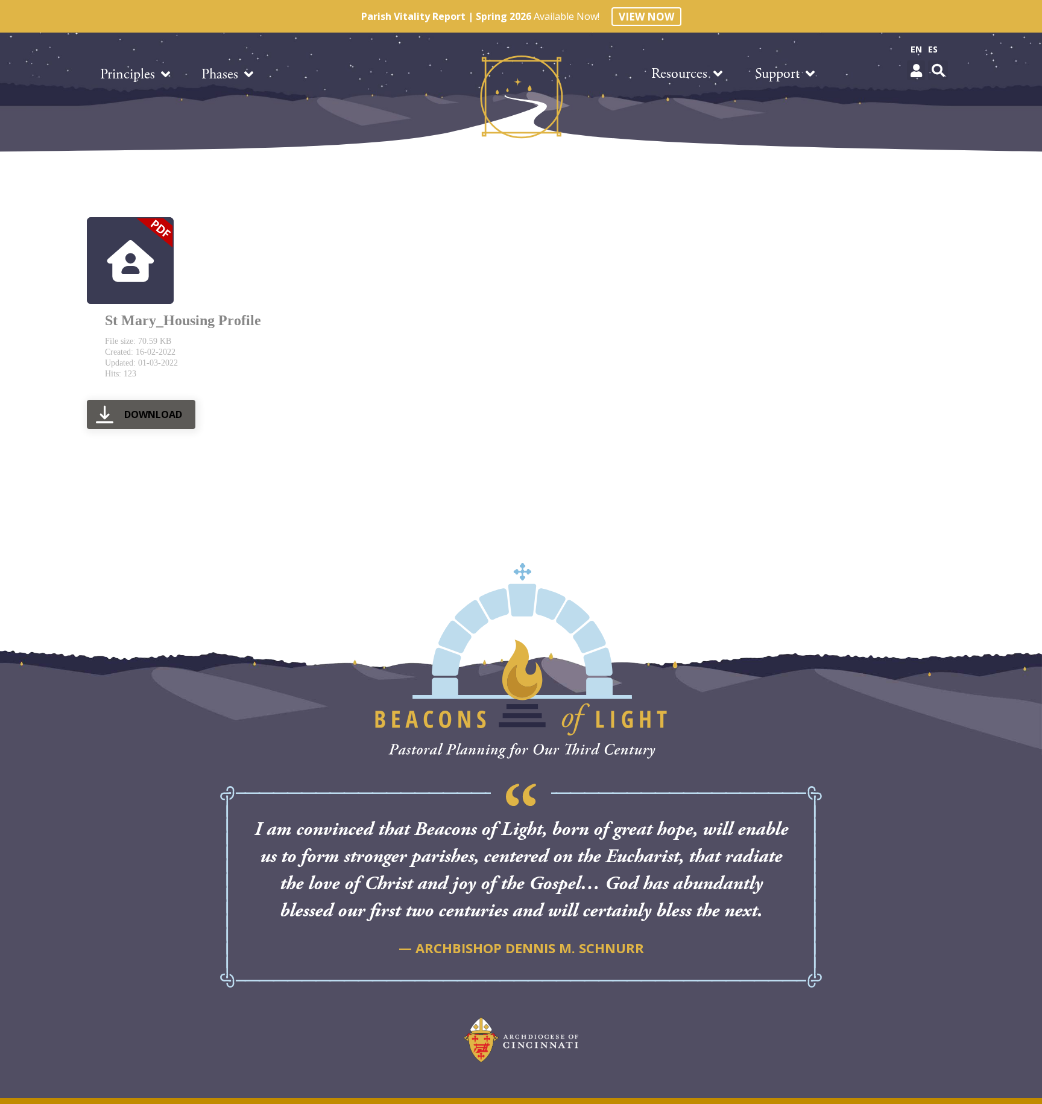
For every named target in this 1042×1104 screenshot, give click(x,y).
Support (777, 74)
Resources (679, 74)
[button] (916, 70)
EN (916, 49)
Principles (127, 74)
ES (933, 49)
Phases (219, 74)
